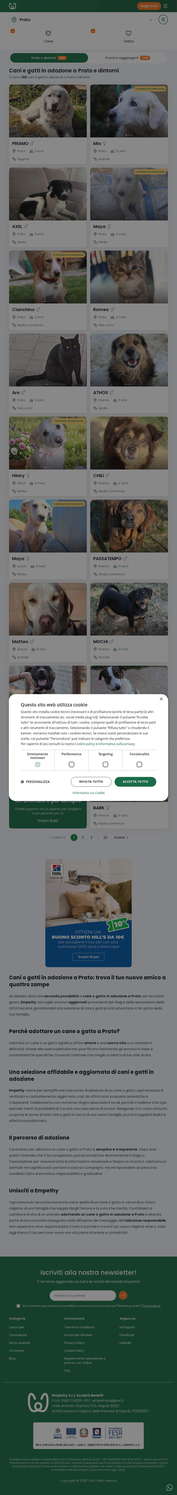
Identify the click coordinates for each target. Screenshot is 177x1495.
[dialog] (88, 747)
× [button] (161, 699)
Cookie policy (85, 744)
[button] (35, 781)
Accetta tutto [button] (135, 781)
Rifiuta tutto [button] (91, 781)
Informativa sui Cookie (89, 793)
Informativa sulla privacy (116, 744)
